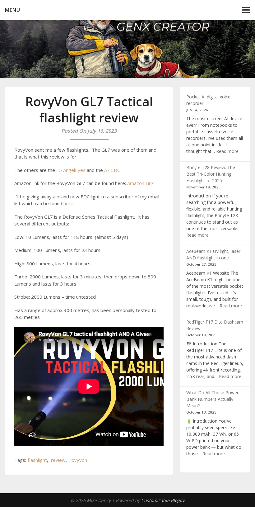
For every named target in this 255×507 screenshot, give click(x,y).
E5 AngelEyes (71, 170)
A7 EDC (112, 170)
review (58, 460)
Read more (227, 151)
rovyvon (78, 460)
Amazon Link (140, 183)
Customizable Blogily (162, 500)
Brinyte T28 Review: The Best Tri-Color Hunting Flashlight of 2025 (210, 173)
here (68, 203)
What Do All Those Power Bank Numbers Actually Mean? (212, 399)
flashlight (37, 460)
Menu (12, 10)
